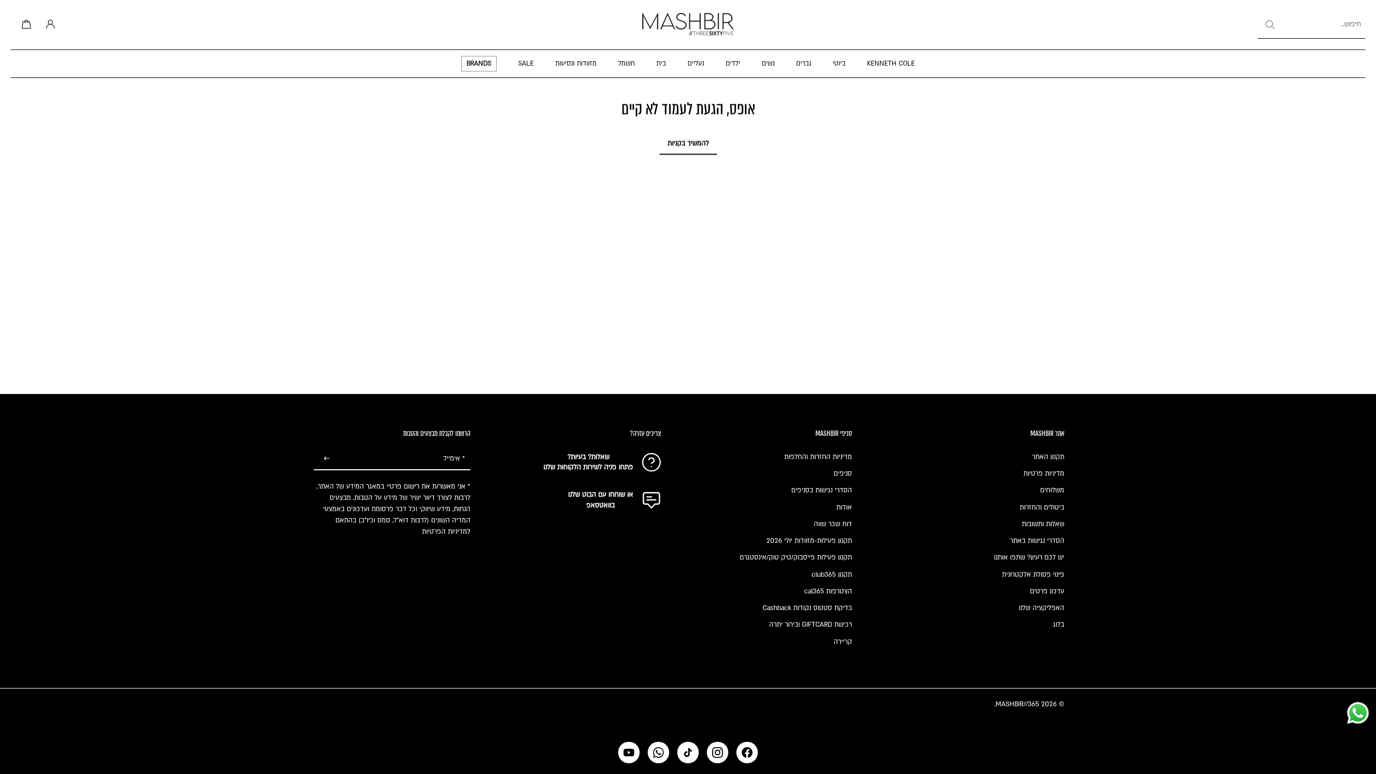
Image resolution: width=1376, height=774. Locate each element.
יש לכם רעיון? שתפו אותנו (1029, 557)
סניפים (843, 473)
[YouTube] (629, 752)
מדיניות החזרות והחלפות (818, 457)
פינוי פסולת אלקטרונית (1033, 574)
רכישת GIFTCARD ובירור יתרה (810, 624)
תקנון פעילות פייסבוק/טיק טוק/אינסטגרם (796, 557)
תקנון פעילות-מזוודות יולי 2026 (809, 540)
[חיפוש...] (1269, 24)
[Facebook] (747, 752)
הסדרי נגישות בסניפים (821, 490)
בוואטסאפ (600, 505)
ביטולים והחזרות (1042, 507)
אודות (844, 507)
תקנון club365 (832, 574)
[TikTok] (688, 752)
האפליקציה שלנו (1041, 608)
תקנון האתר (1048, 457)
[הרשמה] (327, 459)
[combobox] (1311, 25)
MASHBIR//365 (1017, 704)
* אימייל (454, 458)
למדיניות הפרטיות (446, 531)
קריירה (843, 641)
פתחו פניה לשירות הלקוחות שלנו (588, 467)
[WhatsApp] (658, 752)
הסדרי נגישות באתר (1037, 540)
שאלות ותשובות (1043, 524)
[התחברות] (48, 24)
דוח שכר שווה (833, 524)
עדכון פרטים (1047, 591)
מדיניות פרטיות (1043, 473)
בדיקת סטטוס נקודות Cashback (807, 608)
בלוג (1058, 624)
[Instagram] (717, 752)
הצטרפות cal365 (828, 591)
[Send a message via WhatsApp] (1358, 713)
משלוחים (1052, 490)
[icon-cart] (25, 24)
